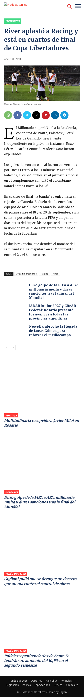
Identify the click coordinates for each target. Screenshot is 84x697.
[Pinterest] (46, 115)
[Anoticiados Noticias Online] (25, 6)
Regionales (12, 685)
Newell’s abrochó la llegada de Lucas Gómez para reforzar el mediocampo (53, 330)
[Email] (36, 115)
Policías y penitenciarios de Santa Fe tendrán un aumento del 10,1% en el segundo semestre (36, 661)
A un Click (51, 680)
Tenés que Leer (15, 574)
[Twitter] (27, 115)
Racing (45, 273)
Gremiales (72, 685)
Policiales (66, 680)
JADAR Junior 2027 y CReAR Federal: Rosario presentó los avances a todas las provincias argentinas (52, 312)
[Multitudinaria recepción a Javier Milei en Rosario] (42, 386)
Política (11, 415)
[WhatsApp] (8, 115)
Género (58, 685)
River (55, 273)
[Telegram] (64, 115)
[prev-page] (6, 347)
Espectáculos (42, 685)
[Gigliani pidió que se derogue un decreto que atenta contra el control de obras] (42, 544)
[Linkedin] (55, 115)
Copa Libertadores (26, 273)
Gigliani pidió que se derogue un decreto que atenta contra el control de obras (40, 581)
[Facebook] (17, 115)
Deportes (12, 21)
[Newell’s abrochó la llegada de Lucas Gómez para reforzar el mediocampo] (15, 333)
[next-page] (13, 347)
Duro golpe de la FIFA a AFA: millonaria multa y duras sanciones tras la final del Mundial (53, 291)
